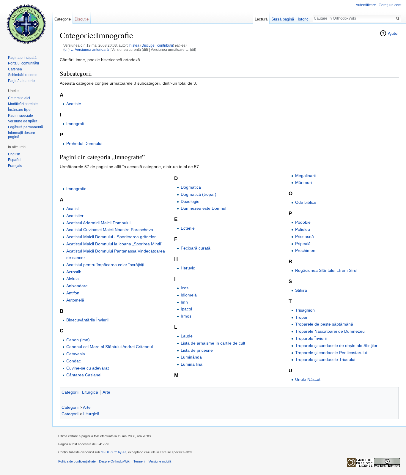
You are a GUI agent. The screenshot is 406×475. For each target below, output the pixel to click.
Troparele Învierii (311, 338)
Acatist (72, 208)
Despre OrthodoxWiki (114, 461)
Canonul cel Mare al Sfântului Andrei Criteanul (109, 346)
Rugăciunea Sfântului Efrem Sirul (326, 270)
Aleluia (72, 278)
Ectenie (188, 228)
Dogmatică (191, 187)
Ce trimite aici (19, 98)
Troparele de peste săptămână (324, 324)
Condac (73, 361)
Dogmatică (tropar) (198, 194)
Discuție (148, 45)
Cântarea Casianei (83, 375)
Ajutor (393, 33)
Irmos (186, 316)
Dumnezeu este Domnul (203, 208)
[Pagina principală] (26, 24)
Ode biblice (305, 202)
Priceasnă (304, 236)
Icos (184, 287)
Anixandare (77, 285)
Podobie (303, 222)
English (14, 154)
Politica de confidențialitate (77, 461)
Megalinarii (305, 175)
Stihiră (301, 290)
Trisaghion (305, 310)
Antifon (72, 293)
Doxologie (190, 201)
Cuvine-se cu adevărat (87, 368)
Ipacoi (186, 309)
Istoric (303, 19)
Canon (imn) (78, 339)
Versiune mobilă (160, 461)
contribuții (165, 45)
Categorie (62, 19)
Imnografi (75, 123)
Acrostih (73, 271)
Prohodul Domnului (84, 143)
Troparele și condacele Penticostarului (331, 352)
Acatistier (75, 215)
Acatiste (73, 103)
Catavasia (75, 353)
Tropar (301, 317)
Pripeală (303, 243)
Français (15, 166)
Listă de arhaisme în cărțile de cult (213, 343)
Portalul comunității (23, 63)
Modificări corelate (23, 104)
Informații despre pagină (21, 135)
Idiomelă (189, 295)
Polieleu (302, 229)
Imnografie (76, 188)
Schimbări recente (22, 75)
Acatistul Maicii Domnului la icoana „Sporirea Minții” (114, 244)
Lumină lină (191, 364)
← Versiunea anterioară (89, 49)
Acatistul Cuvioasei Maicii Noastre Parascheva (109, 229)
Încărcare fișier (20, 110)
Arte (106, 392)
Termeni (139, 461)
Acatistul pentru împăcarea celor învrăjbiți (105, 264)
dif (66, 49)
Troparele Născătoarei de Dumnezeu (330, 331)
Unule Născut (307, 379)
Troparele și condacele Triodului (325, 359)
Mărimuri (303, 182)
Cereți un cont (390, 5)
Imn (184, 302)
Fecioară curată (195, 248)
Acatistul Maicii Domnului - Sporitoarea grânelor (111, 236)
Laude (187, 336)
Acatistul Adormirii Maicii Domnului (98, 222)
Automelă (75, 300)
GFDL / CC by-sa (113, 452)
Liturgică (90, 392)
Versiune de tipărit (22, 121)
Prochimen (305, 250)
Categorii (70, 392)
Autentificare (366, 5)
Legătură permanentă (25, 127)
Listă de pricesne (197, 350)
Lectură (261, 19)
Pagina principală (22, 58)
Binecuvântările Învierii (87, 320)
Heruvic (188, 268)
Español (14, 160)
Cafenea (15, 69)
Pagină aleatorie (21, 81)
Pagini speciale (20, 115)
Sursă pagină (282, 19)
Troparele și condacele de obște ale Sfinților (336, 345)
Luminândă (191, 357)
